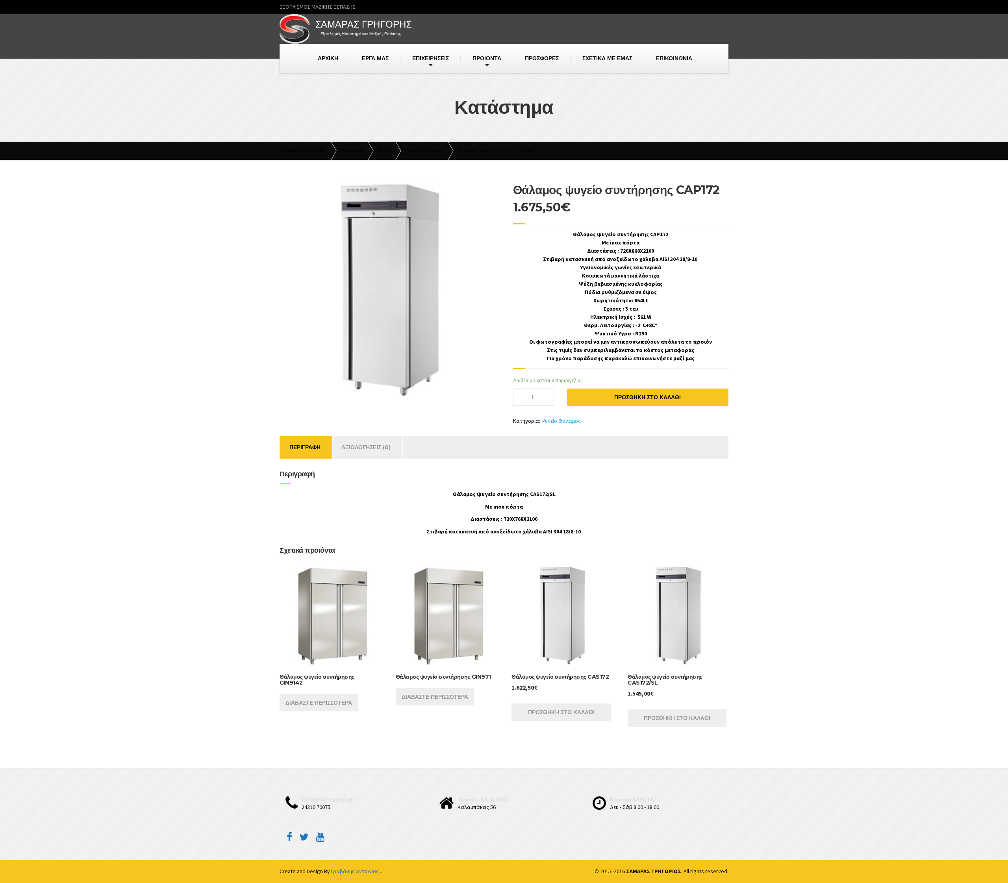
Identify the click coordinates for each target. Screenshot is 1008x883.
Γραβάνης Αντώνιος (355, 871)
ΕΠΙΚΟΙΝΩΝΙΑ (674, 58)
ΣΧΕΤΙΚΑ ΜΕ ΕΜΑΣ (607, 58)
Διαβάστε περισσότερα (318, 702)
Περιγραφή (305, 447)
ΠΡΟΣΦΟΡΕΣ (542, 58)
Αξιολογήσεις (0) (366, 447)
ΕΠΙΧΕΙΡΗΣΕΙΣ (430, 58)
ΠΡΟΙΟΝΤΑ (486, 58)
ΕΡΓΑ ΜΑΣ (375, 58)
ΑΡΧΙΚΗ (328, 58)
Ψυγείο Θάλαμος (561, 420)
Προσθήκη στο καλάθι (647, 397)
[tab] (305, 447)
